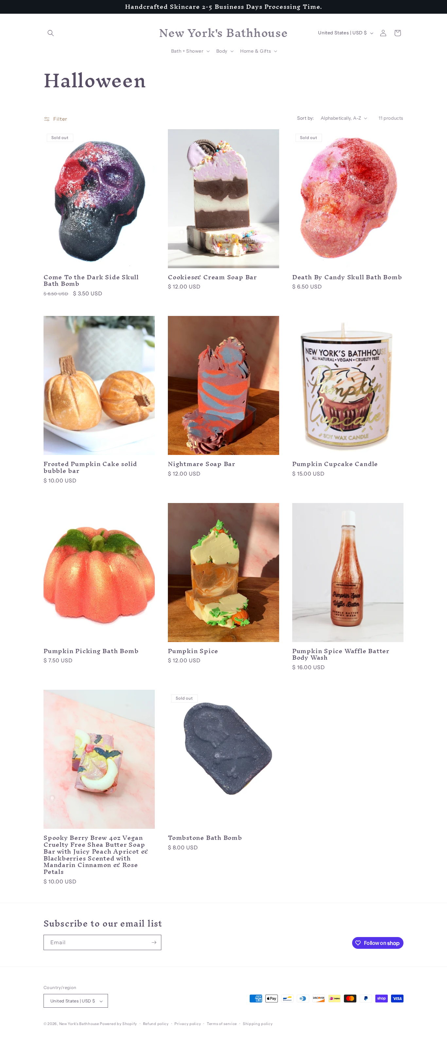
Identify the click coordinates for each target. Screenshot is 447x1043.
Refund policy (156, 1023)
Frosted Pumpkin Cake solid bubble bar (90, 467)
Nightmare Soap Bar (201, 464)
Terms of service (222, 1023)
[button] (51, 33)
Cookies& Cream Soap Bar (212, 277)
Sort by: (305, 118)
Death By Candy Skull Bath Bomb (347, 277)
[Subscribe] (154, 942)
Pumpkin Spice (193, 651)
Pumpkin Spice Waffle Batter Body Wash (340, 654)
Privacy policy (187, 1023)
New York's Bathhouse (79, 1024)
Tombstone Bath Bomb (205, 837)
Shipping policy (258, 1023)
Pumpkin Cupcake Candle (335, 464)
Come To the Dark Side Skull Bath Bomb (91, 280)
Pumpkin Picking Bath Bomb (91, 651)
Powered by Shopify (118, 1024)
